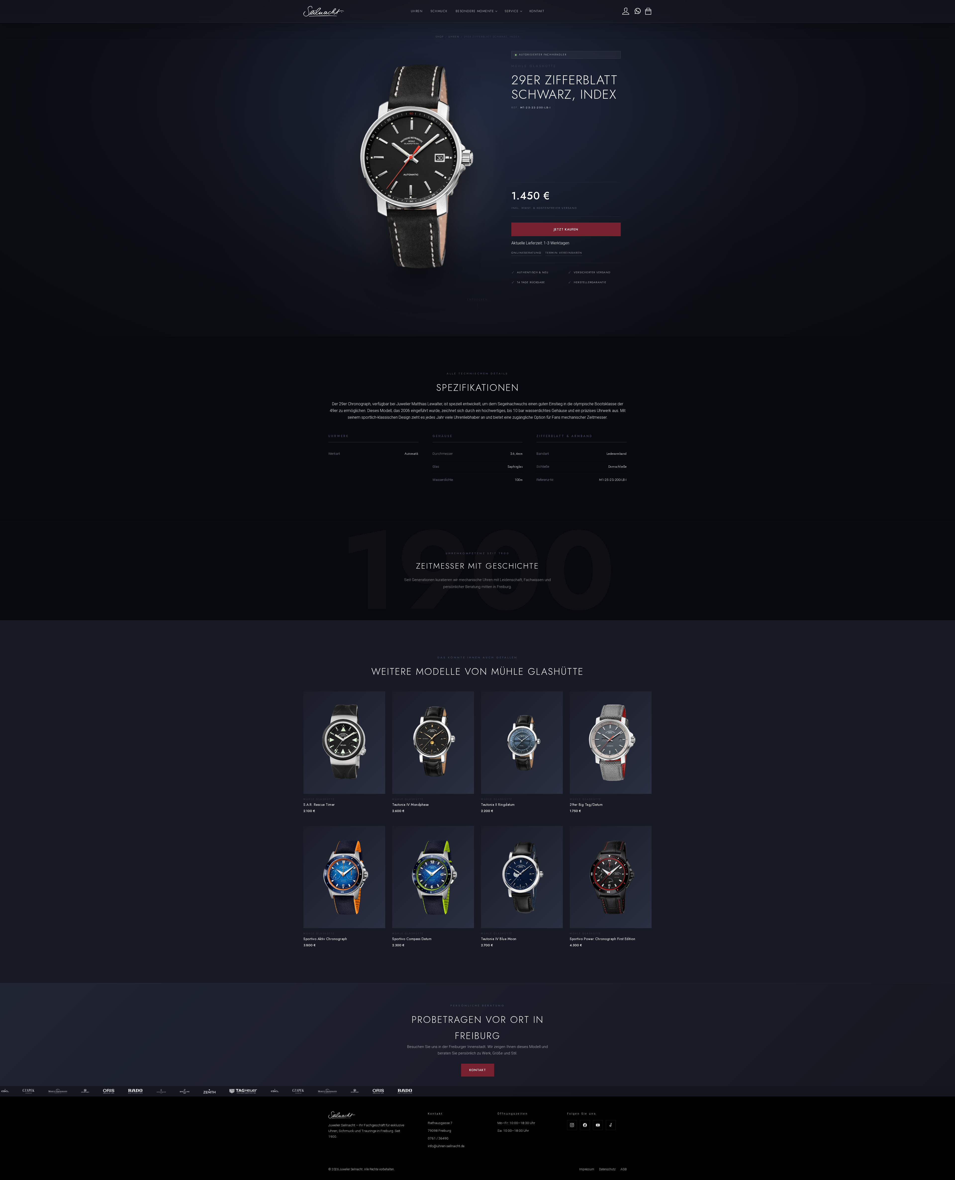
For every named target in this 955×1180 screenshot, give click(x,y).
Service (512, 11)
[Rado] (84, 1091)
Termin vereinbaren (563, 253)
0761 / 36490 (438, 1138)
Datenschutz (607, 1169)
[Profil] (625, 11)
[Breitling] (133, 1091)
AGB (624, 1169)
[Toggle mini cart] (648, 11)
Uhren (417, 11)
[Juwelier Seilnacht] (323, 11)
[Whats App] (637, 11)
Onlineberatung (526, 253)
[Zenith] (158, 1091)
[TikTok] (611, 1125)
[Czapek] (247, 1091)
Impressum (586, 1169)
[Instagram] (572, 1125)
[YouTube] (598, 1125)
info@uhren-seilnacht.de (446, 1146)
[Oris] (57, 1091)
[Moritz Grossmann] (276, 1091)
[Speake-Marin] (34, 1091)
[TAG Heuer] (192, 1091)
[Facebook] (585, 1125)
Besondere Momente (475, 11)
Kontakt (536, 11)
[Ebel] (223, 1091)
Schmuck (439, 11)
